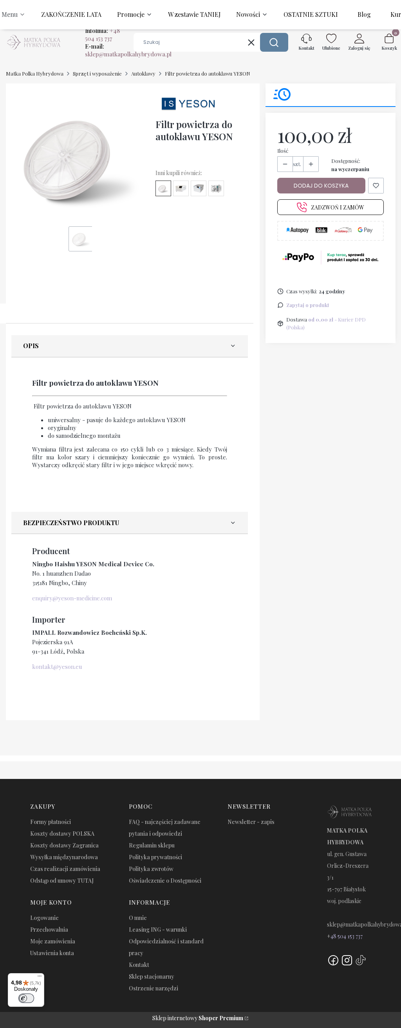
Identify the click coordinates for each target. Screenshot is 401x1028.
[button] (274, 42)
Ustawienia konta (52, 953)
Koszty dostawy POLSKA (62, 833)
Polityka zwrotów (151, 869)
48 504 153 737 (347, 936)
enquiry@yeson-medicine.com (72, 598)
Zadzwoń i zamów (337, 207)
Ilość (282, 150)
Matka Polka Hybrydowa (34, 73)
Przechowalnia (49, 929)
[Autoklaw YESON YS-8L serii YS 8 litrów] (216, 188)
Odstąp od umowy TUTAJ (62, 880)
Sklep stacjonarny (151, 976)
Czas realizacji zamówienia (65, 869)
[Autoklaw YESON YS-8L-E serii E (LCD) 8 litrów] (198, 188)
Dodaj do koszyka (321, 186)
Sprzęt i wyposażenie (97, 73)
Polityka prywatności (155, 857)
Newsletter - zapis (251, 822)
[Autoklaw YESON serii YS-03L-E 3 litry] (180, 188)
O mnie (138, 917)
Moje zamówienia (52, 941)
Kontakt (139, 964)
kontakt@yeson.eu (57, 666)
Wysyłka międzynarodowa (64, 857)
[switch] (26, 998)
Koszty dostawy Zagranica (64, 845)
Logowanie (44, 917)
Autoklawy (143, 73)
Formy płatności (50, 822)
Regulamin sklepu (152, 845)
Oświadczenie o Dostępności (165, 880)
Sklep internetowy (197, 1018)
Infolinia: (102, 34)
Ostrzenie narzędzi (153, 988)
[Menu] (39, 978)
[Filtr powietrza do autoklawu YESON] (163, 188)
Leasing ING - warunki (158, 929)
